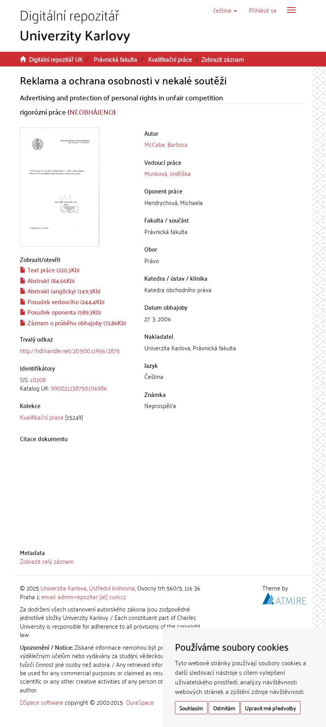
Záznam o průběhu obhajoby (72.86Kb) (76, 322)
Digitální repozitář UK (56, 58)
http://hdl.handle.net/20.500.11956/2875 (70, 350)
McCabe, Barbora (166, 144)
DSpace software (41, 701)
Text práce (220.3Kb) (53, 269)
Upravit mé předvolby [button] (270, 708)
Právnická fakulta (115, 58)
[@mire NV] (284, 596)
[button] (225, 10)
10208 (38, 379)
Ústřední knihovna (112, 587)
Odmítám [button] (224, 708)
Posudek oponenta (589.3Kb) (63, 311)
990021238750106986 (79, 387)
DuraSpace (140, 701)
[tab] (76, 384)
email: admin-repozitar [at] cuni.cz (83, 596)
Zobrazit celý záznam (47, 561)
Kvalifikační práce (170, 58)
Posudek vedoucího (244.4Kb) (65, 301)
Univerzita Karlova (64, 587)
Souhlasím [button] (191, 708)
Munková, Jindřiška (167, 173)
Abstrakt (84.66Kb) (50, 280)
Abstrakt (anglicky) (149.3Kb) (63, 290)
